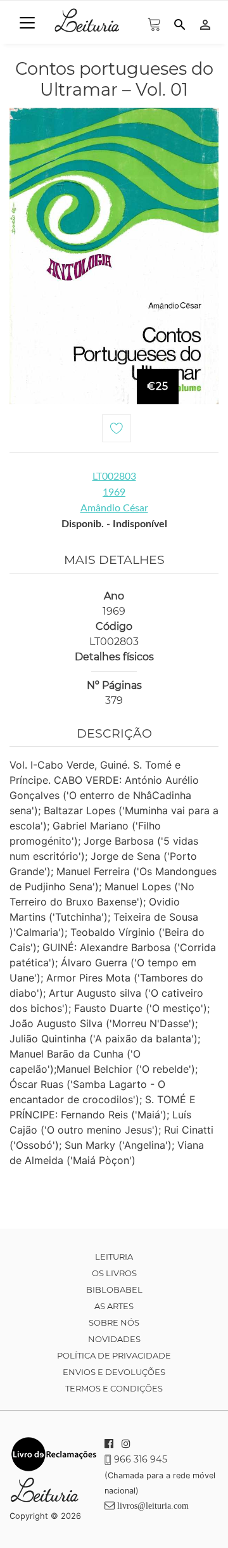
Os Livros (114, 1273)
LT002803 (114, 476)
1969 (114, 492)
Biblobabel (114, 1289)
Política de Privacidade (114, 1355)
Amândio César (114, 508)
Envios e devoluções (114, 1372)
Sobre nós (114, 1322)
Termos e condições (114, 1388)
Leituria (114, 1256)
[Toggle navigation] (27, 23)
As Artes (114, 1306)
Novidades (114, 1339)
